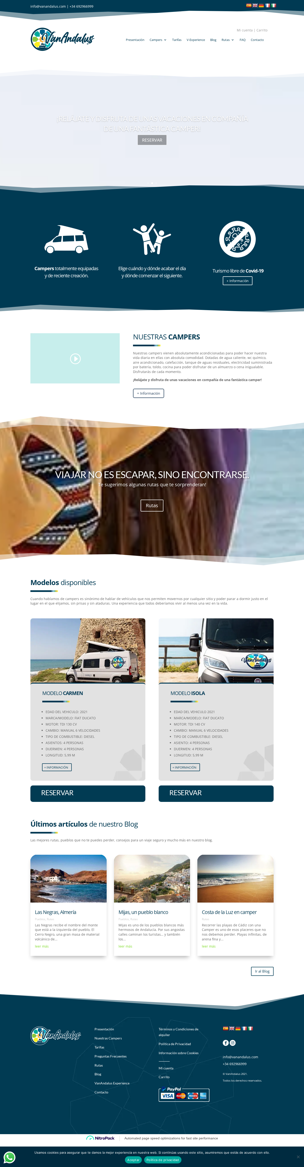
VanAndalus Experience (112, 1083)
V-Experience (196, 40)
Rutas (226, 40)
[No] (298, 1156)
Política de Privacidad (175, 1044)
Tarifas (176, 40)
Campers (156, 40)
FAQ (243, 40)
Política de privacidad (163, 1160)
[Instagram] (233, 1044)
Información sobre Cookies (179, 1053)
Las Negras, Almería (55, 912)
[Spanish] (249, 5)
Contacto (257, 40)
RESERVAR (152, 140)
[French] (267, 5)
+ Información (238, 280)
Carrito (261, 30)
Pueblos (40, 919)
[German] (261, 5)
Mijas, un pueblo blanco (143, 912)
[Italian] (273, 5)
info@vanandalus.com (48, 6)
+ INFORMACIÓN (56, 767)
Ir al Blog (262, 971)
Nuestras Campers (108, 1038)
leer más (42, 946)
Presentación (135, 40)
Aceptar (133, 1160)
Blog (213, 40)
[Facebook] (226, 1044)
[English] (255, 5)
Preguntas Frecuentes (111, 1056)
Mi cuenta (245, 30)
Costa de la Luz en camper (229, 912)
